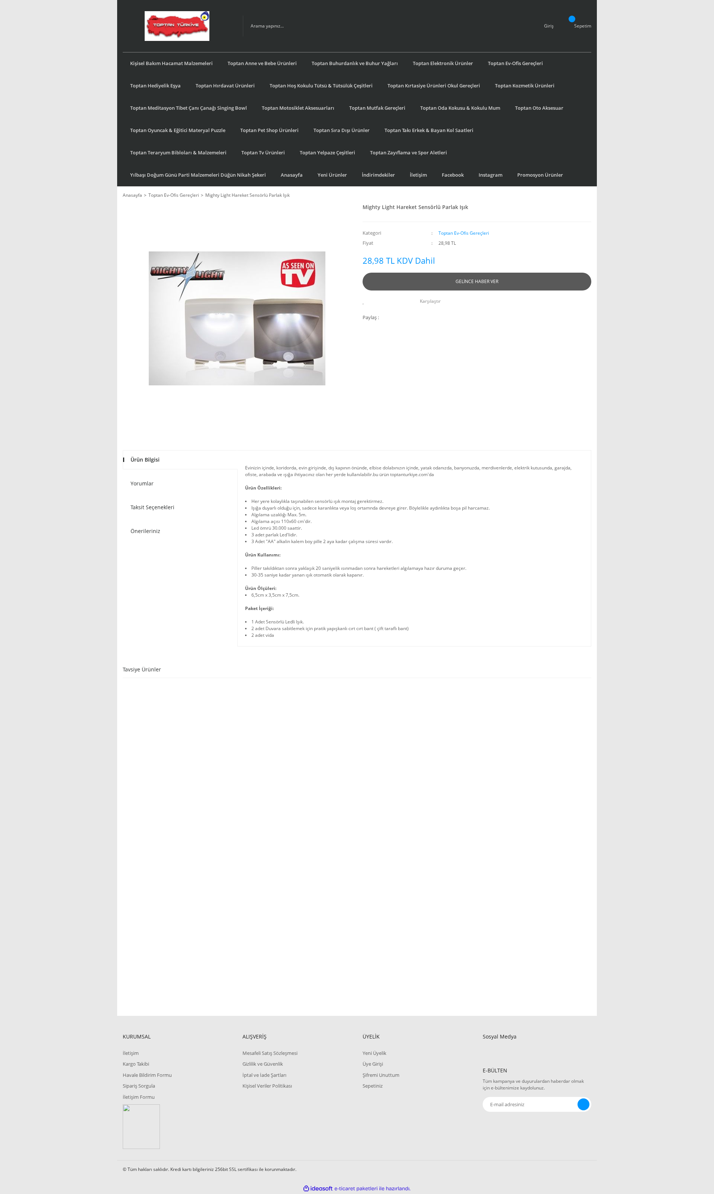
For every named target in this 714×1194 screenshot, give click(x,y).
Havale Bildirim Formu (147, 1075)
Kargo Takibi (136, 1063)
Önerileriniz (145, 531)
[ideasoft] (318, 1188)
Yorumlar (142, 483)
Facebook (453, 174)
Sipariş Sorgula (139, 1085)
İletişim (418, 174)
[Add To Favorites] (365, 301)
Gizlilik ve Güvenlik (262, 1063)
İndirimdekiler (378, 174)
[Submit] (583, 1104)
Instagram (490, 174)
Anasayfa (292, 174)
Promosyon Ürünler (540, 174)
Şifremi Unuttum (381, 1075)
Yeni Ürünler (332, 174)
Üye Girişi (373, 1063)
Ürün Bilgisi (145, 459)
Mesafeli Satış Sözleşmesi (270, 1053)
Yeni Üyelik (374, 1053)
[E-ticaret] (356, 1188)
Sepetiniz (373, 1085)
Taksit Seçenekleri (152, 507)
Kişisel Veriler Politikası (267, 1085)
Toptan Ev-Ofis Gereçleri (463, 233)
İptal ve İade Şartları (264, 1075)
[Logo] (177, 26)
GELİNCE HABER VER (477, 281)
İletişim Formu (139, 1097)
